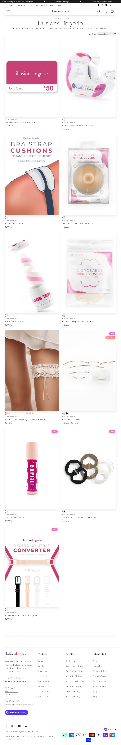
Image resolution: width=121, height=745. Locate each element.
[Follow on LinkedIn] (110, 5)
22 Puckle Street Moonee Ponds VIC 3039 (12, 691)
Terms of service (36, 736)
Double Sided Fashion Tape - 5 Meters (80, 125)
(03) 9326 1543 (12, 701)
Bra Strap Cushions (14, 223)
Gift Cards (44, 5)
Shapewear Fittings (74, 686)
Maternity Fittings (74, 676)
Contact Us (98, 666)
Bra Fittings (71, 661)
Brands (26, 5)
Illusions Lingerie (11, 119)
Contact (58, 5)
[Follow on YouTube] (106, 5)
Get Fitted (70, 654)
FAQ (95, 691)
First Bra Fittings (73, 691)
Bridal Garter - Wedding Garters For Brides (25, 419)
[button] (48, 654)
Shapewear (43, 671)
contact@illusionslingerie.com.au (19, 704)
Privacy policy (22, 736)
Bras (40, 661)
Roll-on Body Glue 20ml (16, 517)
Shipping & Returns (101, 671)
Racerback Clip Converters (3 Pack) (79, 517)
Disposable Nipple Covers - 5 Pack (78, 321)
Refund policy (10, 736)
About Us (97, 661)
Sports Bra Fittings (74, 666)
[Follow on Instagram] (102, 5)
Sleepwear (43, 676)
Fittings (19, 5)
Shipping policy (50, 736)
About (11, 5)
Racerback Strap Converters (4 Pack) (22, 615)
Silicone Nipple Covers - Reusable (78, 223)
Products (42, 654)
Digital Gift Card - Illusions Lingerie (21, 122)
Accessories (43, 691)
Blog (51, 5)
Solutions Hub (99, 686)
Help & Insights (100, 654)
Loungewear (43, 681)
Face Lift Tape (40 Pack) (73, 419)
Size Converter (99, 681)
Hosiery (42, 686)
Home (54, 18)
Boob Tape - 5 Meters (15, 321)
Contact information (15, 740)
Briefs (41, 666)
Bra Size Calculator (101, 676)
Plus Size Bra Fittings (75, 671)
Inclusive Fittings (73, 696)
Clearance (34, 5)
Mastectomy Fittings (75, 681)
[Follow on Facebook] (98, 5)
